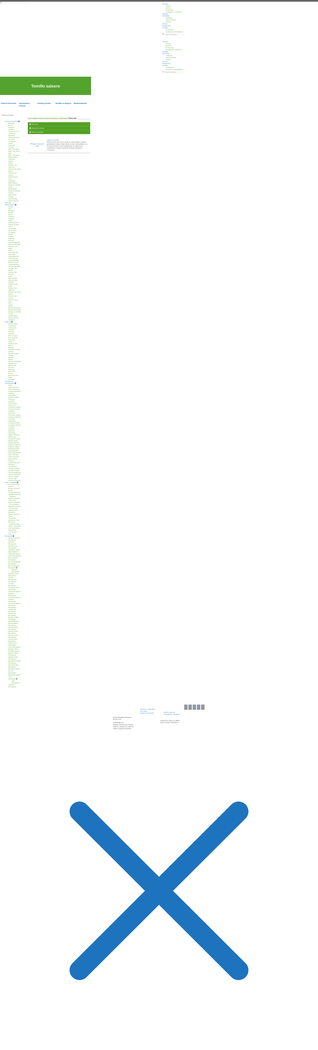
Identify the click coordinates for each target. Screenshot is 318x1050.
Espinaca (11, 240)
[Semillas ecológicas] (57, 98)
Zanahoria (11, 320)
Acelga (10, 207)
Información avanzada (37, 128)
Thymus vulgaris (13, 476)
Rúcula (10, 373)
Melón (10, 276)
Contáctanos (170, 30)
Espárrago (11, 145)
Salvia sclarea (12, 458)
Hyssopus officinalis (14, 417)
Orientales (11, 159)
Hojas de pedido (171, 20)
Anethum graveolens (14, 391)
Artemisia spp (12, 403)
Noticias (164, 24)
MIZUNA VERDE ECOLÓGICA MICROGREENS (13, 619)
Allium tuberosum (13, 389)
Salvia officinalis (13, 454)
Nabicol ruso (12, 365)
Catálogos (169, 18)
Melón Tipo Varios (14, 155)
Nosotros (165, 4)
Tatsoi (10, 377)
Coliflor (10, 143)
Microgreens (9, 536)
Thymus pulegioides (14, 472)
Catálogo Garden (44, 103)
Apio (9, 209)
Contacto (165, 28)
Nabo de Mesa (12, 157)
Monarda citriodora (14, 439)
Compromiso (170, 10)
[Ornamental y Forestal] (21, 98)
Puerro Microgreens (14, 647)
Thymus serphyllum (14, 474)
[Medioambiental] (76, 98)
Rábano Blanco (13, 183)
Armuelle (11, 333)
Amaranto (11, 332)
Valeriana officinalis (14, 480)
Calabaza (11, 129)
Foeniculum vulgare (14, 415)
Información (34, 124)
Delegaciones (166, 26)
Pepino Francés (13, 284)
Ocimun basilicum (13, 443)
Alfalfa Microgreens (14, 554)
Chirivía (10, 226)
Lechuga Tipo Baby (14, 266)
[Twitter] (190, 707)
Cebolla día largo (13, 137)
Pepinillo (11, 282)
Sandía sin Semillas (14, 191)
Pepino (10, 163)
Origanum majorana (14, 445)
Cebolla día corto (13, 131)
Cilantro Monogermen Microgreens (12, 579)
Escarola (11, 236)
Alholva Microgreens (14, 556)
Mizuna (10, 359)
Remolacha (11, 371)
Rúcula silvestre (13, 375)
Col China (11, 139)
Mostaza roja (12, 363)
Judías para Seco (13, 264)
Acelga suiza (12, 328)
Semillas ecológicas (63, 103)
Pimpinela (11, 369)
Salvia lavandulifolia (14, 453)
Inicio (29, 118)
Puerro (10, 304)
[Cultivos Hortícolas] (3, 98)
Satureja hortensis (14, 468)
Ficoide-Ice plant (13, 353)
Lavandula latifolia (14, 423)
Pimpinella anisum (13, 449)
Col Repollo (12, 141)
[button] (238, 38)
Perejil (10, 286)
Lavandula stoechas (14, 425)
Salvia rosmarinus (13, 456)
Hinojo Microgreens (14, 603)
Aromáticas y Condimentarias (58, 118)
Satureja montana (13, 470)
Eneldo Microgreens (14, 591)
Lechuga (11, 147)
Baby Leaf (8, 322)
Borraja (10, 212)
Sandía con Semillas (14, 185)
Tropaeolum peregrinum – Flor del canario (13, 520)
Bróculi (10, 125)
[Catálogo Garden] (39, 98)
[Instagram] (194, 707)
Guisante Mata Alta (14, 242)
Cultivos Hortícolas (8, 103)
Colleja (10, 341)
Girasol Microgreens (14, 597)
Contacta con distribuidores (174, 32)
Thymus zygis (12, 478)
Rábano (10, 306)
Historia (168, 6)
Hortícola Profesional (11, 121)
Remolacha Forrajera (14, 310)
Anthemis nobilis (13, 397)
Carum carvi (12, 405)
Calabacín (11, 127)
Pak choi (11, 367)
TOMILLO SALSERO (53, 140)
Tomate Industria (13, 201)
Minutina (11, 357)
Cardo (10, 220)
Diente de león (12, 343)
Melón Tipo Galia (13, 149)
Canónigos (11, 339)
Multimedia (165, 16)
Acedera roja (12, 326)
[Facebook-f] (186, 707)
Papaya (10, 161)
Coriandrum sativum (14, 407)
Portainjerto (12, 181)
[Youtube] (199, 707)
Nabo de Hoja (12, 278)
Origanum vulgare (13, 447)
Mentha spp (12, 437)
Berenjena (11, 123)
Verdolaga (11, 379)
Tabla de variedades (37, 132)
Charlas (168, 22)
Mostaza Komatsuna (14, 361)
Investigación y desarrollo (174, 12)
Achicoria (11, 330)
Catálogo (165, 14)
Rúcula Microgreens (14, 675)
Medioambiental (80, 103)
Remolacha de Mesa (14, 308)
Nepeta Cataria (13, 441)
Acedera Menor (13, 324)
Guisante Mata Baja (14, 244)
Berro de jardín (13, 337)
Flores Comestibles (11, 482)
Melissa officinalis (13, 435)
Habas (10, 250)
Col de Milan (12, 228)
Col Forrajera (12, 230)
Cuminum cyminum (14, 409)
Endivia (10, 345)
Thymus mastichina (14, 492)
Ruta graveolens (13, 451)
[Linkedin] (203, 707)
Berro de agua (12, 335)
